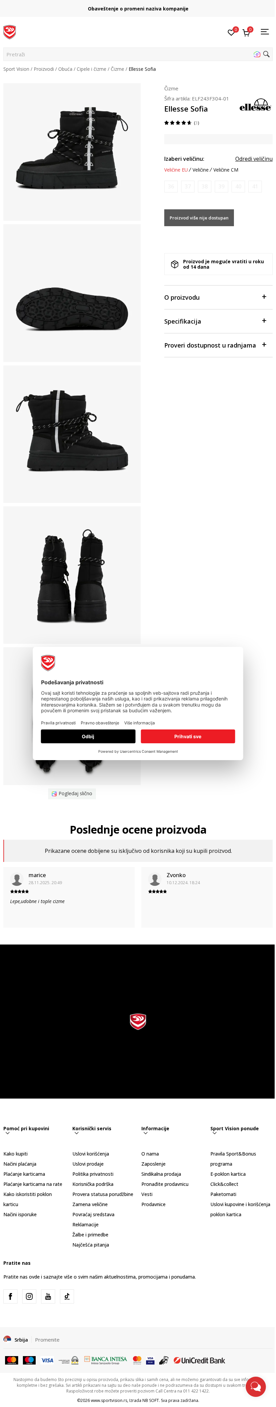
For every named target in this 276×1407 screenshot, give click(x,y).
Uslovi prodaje (88, 1164)
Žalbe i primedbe (90, 1234)
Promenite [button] (47, 1339)
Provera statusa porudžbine (102, 1194)
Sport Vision (16, 69)
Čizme (117, 69)
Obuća (65, 69)
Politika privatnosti (92, 1174)
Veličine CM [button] (225, 170)
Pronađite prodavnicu (164, 1184)
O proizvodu (182, 297)
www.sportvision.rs (109, 1400)
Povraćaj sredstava (93, 1214)
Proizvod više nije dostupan (199, 218)
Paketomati (223, 1194)
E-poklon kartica (228, 1174)
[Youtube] (48, 1296)
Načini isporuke (20, 1214)
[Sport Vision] (9, 31)
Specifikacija (182, 321)
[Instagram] (29, 1296)
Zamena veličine (90, 1204)
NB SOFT (150, 1400)
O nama (150, 1153)
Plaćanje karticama (24, 1174)
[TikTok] (67, 1296)
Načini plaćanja (19, 1164)
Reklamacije (85, 1224)
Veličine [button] (201, 170)
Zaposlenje (153, 1164)
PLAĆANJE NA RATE (151, 5)
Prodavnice (153, 1204)
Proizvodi (44, 69)
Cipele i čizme (91, 69)
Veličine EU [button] (176, 170)
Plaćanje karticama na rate (32, 1184)
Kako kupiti (15, 1153)
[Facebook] (10, 1296)
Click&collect (224, 1184)
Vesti (146, 1194)
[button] (138, 54)
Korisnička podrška (92, 1184)
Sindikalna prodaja (161, 1174)
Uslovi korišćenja (90, 1153)
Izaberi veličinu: (184, 159)
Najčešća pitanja (90, 1244)
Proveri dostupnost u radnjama (210, 345)
